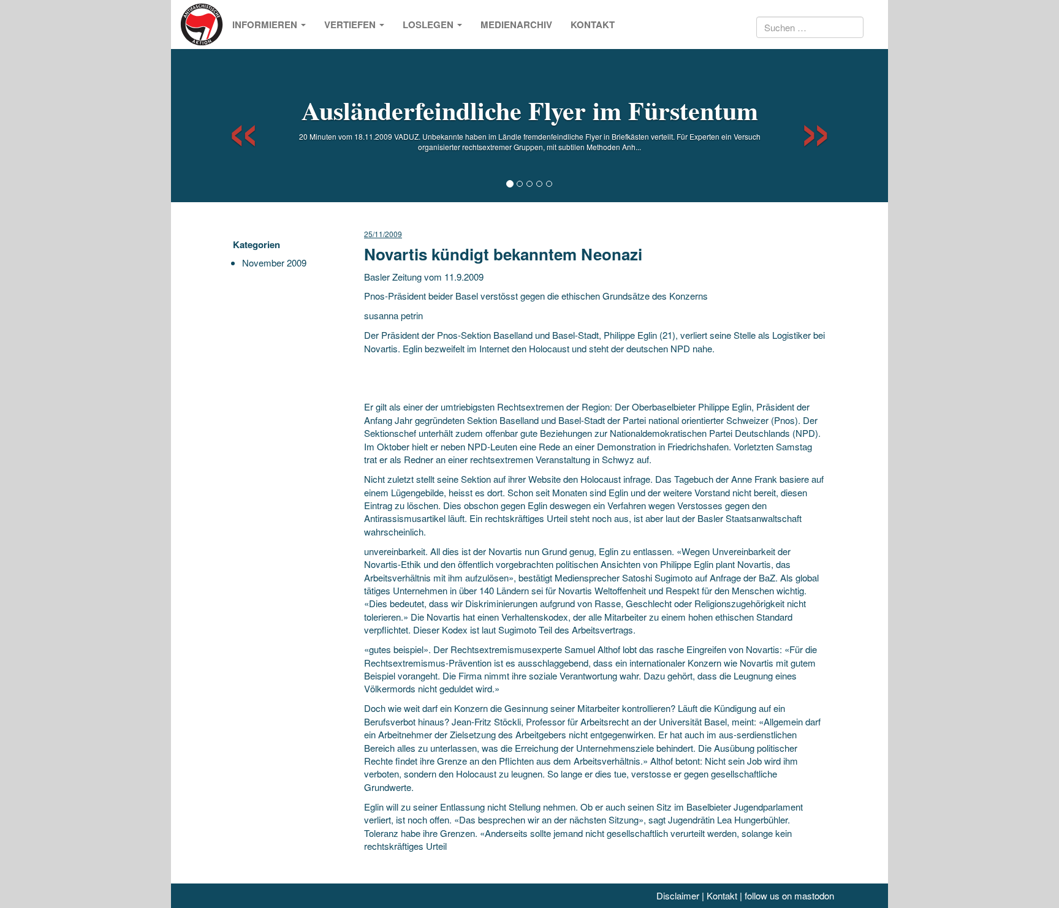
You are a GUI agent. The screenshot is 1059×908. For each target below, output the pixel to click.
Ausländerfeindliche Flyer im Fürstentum (530, 110)
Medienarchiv (516, 24)
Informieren (266, 24)
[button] (232, 125)
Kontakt (593, 24)
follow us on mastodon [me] (789, 895)
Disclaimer (677, 895)
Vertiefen (351, 24)
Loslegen (429, 24)
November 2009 (274, 262)
